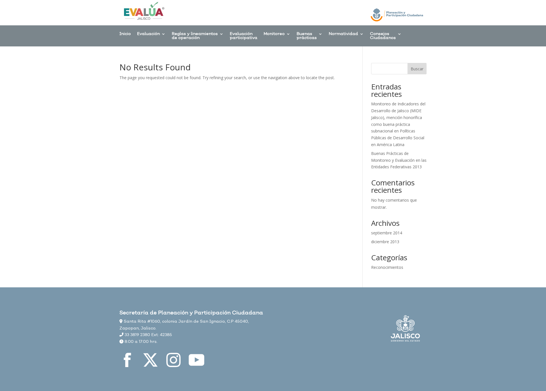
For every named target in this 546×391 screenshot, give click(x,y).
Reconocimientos (387, 267)
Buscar (417, 68)
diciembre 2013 (385, 241)
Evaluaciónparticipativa (243, 36)
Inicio (125, 34)
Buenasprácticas (307, 36)
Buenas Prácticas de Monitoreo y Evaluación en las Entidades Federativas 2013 (399, 160)
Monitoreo (274, 34)
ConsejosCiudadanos (383, 36)
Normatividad (343, 34)
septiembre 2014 (386, 233)
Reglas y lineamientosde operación (195, 36)
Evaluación (148, 34)
